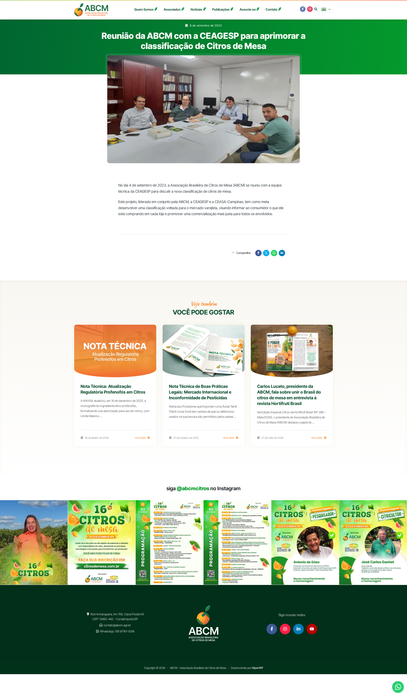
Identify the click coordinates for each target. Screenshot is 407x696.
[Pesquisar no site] (315, 9)
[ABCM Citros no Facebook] (302, 9)
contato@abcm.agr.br (117, 625)
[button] (326, 9)
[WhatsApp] (274, 253)
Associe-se (248, 9)
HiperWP (257, 668)
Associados (172, 9)
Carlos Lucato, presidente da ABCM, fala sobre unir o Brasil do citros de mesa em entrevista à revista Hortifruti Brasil (289, 395)
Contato (271, 9)
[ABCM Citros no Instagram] (310, 9)
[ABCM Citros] (91, 9)
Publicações (221, 9)
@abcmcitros (193, 488)
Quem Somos (144, 9)
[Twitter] (266, 253)
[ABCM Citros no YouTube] (312, 629)
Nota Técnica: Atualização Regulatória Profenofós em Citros (113, 389)
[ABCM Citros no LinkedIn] (298, 629)
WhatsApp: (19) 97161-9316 (117, 631)
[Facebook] (258, 253)
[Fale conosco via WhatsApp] (398, 688)
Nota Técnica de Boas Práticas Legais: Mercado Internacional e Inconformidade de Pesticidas (200, 392)
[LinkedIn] (282, 253)
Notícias (196, 9)
